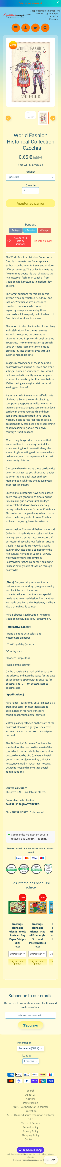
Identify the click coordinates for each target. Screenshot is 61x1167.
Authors (30, 1099)
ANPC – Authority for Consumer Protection (30, 1109)
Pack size (30, 172)
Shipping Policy (30, 1135)
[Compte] (25, 28)
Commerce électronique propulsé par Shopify (31, 1160)
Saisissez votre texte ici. (30, 3)
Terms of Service (30, 1123)
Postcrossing (30, 1103)
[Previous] (8, 118)
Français (29, 1061)
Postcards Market (31, 1154)
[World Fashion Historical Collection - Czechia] (43, 118)
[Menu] (16, 28)
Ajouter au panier (17, 962)
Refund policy (30, 1127)
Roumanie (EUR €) (29, 1048)
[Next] (52, 118)
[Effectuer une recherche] (45, 28)
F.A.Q (31, 1119)
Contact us (31, 1139)
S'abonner (30, 1025)
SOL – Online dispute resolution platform (30, 1115)
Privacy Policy (30, 1131)
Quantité (31, 185)
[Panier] (35, 28)
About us (30, 1095)
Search (31, 1091)
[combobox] (17, 954)
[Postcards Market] (16, 15)
